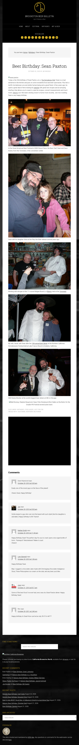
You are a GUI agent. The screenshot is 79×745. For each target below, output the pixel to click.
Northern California (33, 411)
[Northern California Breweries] (13, 654)
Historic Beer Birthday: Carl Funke (14, 694)
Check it (15, 93)
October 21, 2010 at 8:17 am (27, 588)
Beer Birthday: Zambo (10, 706)
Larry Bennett (22, 557)
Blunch (49, 291)
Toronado (63, 291)
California (21, 411)
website (36, 88)
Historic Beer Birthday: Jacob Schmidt (33, 681)
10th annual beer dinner (39, 343)
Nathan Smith (22, 530)
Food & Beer (29, 409)
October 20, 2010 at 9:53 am (27, 509)
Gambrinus (6, 675)
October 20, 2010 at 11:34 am (28, 533)
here (9, 740)
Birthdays (20, 409)
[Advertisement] (39, 441)
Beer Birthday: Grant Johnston (23, 672)
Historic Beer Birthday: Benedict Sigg (15, 697)
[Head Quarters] (6, 735)
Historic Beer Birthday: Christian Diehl (15, 703)
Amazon (65, 659)
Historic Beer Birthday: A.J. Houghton (24, 675)
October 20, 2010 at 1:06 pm (27, 559)
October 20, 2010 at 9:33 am (27, 483)
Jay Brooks (6, 684)
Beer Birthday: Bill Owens (21, 684)
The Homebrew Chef (48, 80)
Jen (19, 507)
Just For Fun (38, 409)
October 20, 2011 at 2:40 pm (27, 611)
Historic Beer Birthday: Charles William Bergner (29, 678)
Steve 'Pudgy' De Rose (10, 681)
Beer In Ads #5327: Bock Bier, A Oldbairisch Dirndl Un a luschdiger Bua (26, 700)
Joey (19, 585)
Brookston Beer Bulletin (39, 16)
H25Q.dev (31, 737)
